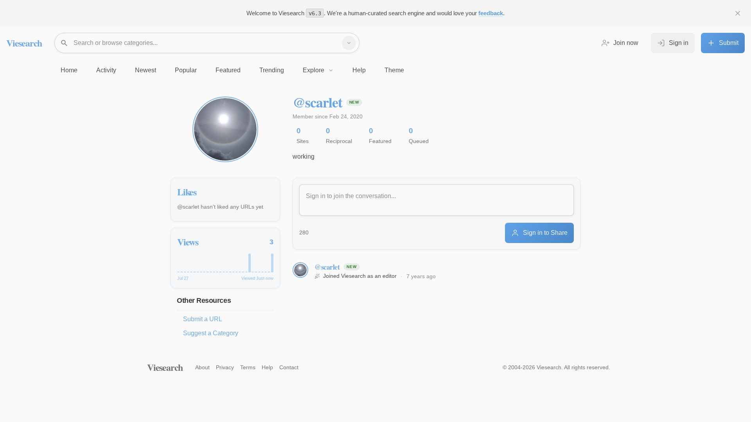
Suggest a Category (210, 333)
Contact (288, 367)
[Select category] (349, 43)
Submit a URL (202, 319)
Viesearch (24, 43)
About (202, 367)
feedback (490, 13)
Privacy (225, 367)
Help (267, 367)
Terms (247, 367)
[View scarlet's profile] (300, 270)
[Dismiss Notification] (738, 13)
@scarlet (327, 267)
